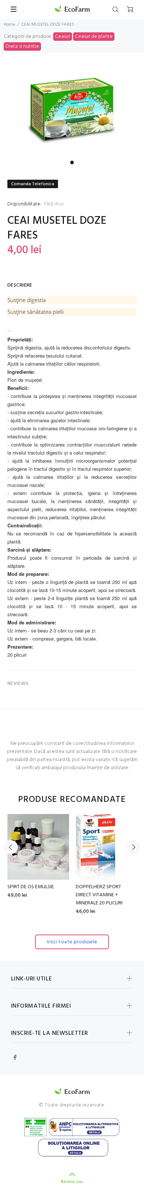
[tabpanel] (72, 111)
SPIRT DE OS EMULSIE (30, 887)
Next (133, 847)
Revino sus (72, 1182)
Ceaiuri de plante (94, 36)
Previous (11, 847)
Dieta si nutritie (22, 46)
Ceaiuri (62, 36)
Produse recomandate (72, 800)
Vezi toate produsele (72, 942)
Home (9, 24)
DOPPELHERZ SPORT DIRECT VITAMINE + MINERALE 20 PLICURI (99, 895)
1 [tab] (72, 162)
